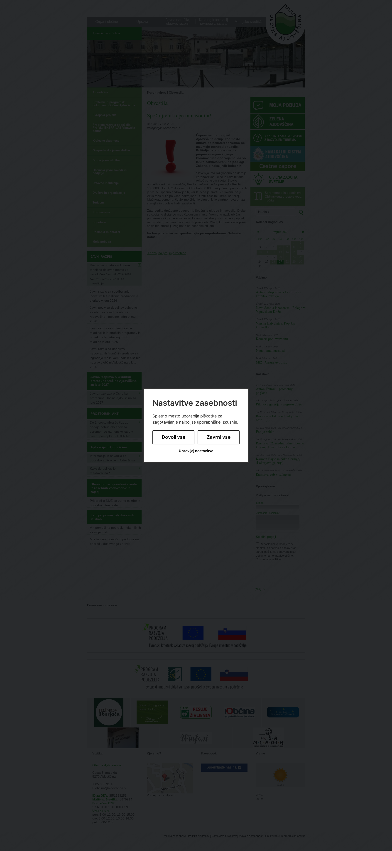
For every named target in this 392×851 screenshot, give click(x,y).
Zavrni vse (218, 437)
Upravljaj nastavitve (196, 451)
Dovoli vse (173, 437)
